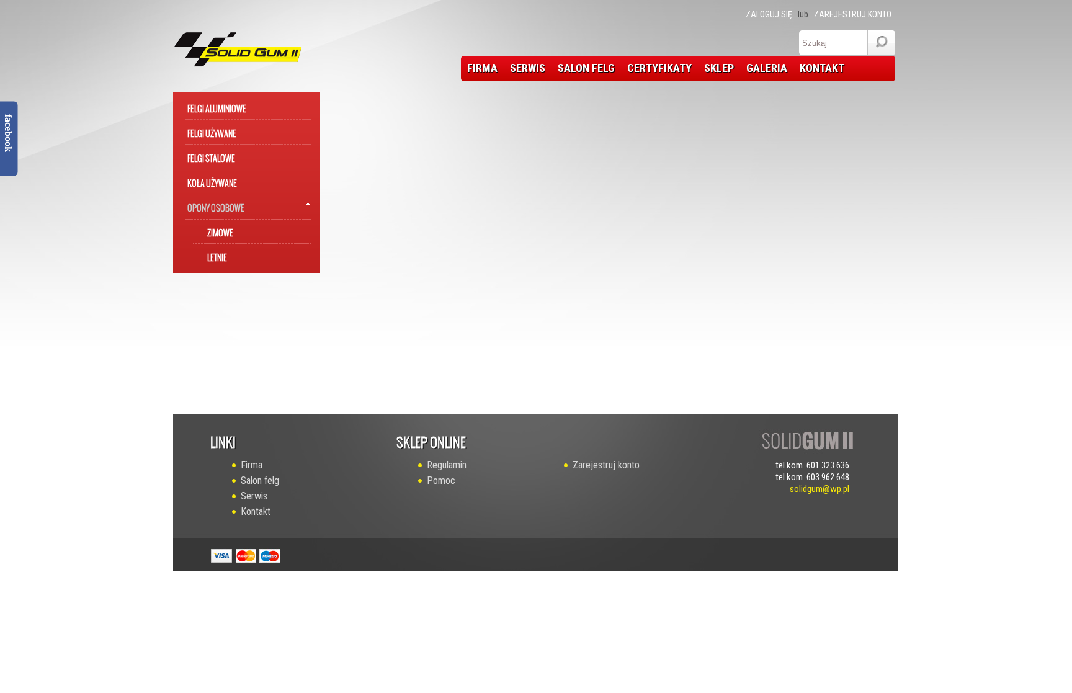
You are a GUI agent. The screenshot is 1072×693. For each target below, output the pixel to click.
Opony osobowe (215, 206)
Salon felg (260, 480)
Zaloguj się (769, 14)
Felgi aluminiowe (216, 106)
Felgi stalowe (211, 156)
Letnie (217, 255)
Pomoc (441, 480)
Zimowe (220, 230)
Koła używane (212, 181)
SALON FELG (586, 67)
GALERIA (766, 67)
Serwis (254, 496)
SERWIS (527, 67)
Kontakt (255, 511)
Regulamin (447, 465)
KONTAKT (822, 67)
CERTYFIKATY (659, 67)
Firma (251, 465)
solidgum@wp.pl (819, 488)
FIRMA (482, 67)
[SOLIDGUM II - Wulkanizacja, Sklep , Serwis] (226, 46)
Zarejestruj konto (852, 14)
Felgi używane (211, 131)
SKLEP (719, 67)
